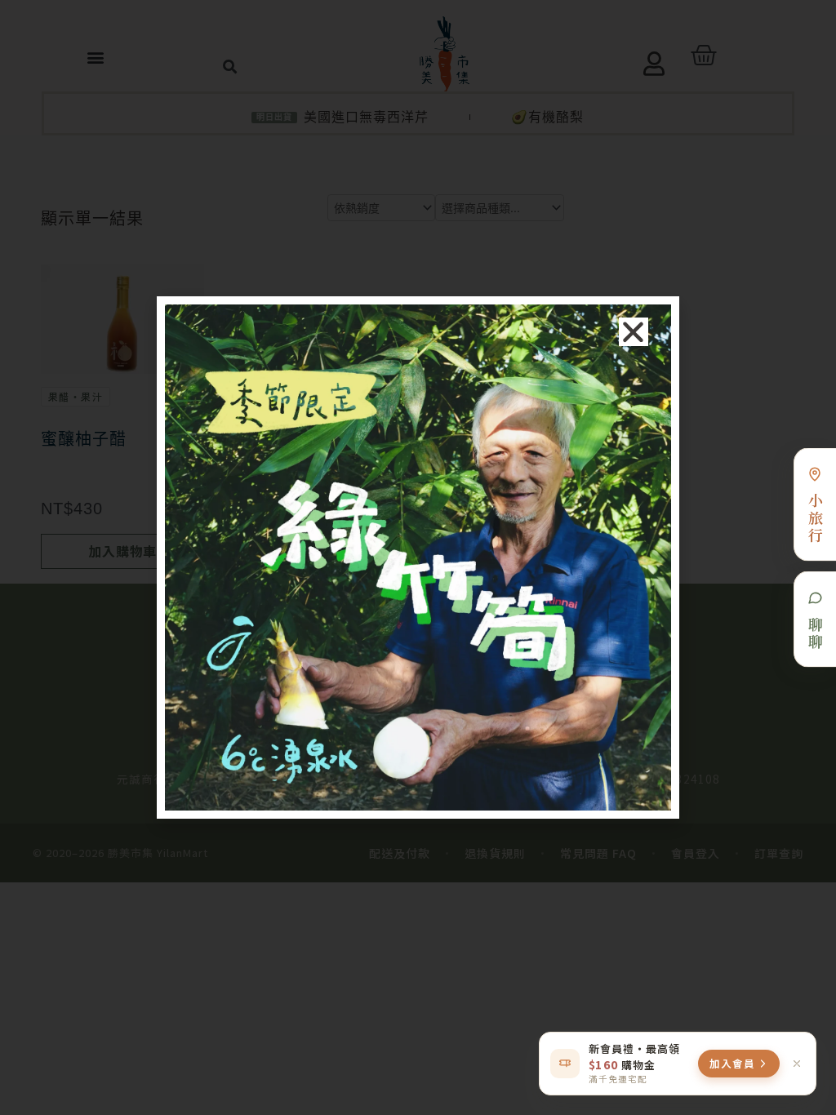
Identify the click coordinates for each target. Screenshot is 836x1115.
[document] (418, 557)
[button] (633, 332)
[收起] (797, 1063)
